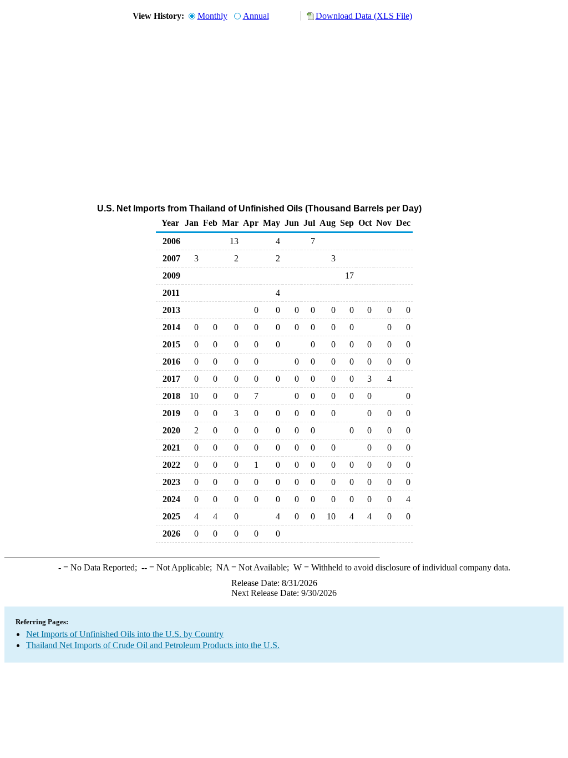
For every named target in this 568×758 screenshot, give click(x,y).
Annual (256, 16)
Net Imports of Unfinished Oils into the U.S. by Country (125, 634)
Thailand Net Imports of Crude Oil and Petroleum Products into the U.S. (153, 645)
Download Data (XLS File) (364, 16)
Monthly (212, 16)
